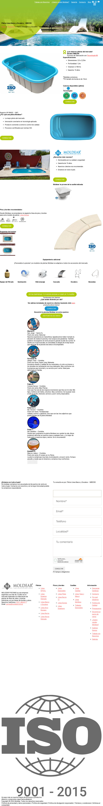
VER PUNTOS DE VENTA (51, 316)
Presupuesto (96, 609)
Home (4, 27)
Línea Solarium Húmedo (44, 596)
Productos (11, 27)
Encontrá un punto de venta (96, 614)
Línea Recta (45, 613)
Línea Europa (24, 215)
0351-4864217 (21, 602)
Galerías (95, 639)
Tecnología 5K (92, 55)
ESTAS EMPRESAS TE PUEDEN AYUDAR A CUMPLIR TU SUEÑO (51, 294)
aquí (73, 303)
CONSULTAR (69, 102)
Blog (89, 2)
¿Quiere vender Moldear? (60, 2)
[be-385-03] (8, 250)
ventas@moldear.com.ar (14, 604)
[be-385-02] (8, 238)
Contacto (82, 2)
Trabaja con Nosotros (42, 2)
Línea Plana (62, 594)
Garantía (74, 2)
